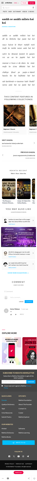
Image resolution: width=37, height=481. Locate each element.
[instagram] (23, 456)
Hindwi (4, 428)
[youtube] (18, 456)
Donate (24, 3)
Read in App (18, 472)
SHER (10, 11)
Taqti (3, 408)
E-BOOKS (31, 11)
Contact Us (22, 408)
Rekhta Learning (24, 433)
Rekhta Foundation (25, 400)
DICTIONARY (17, 11)
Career (21, 413)
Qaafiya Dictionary (8, 404)
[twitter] (13, 456)
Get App (31, 3)
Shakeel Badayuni (9, 26)
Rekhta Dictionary (8, 433)
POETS (5, 11)
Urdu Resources (7, 413)
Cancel (21, 301)
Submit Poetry (6, 417)
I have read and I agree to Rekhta (17, 387)
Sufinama (22, 428)
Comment (29, 301)
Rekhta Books (6, 437)
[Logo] (8, 3)
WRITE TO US (20, 442)
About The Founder (25, 404)
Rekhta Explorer (24, 417)
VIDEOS (24, 11)
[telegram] (27, 456)
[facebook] (9, 456)
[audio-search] (33, 7)
